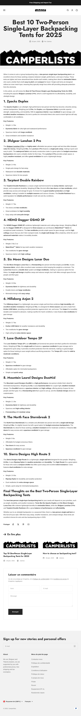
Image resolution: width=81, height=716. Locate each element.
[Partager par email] (28, 524)
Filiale (33, 681)
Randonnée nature (37, 693)
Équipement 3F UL (38, 689)
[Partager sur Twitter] (18, 524)
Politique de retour (37, 674)
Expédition (35, 667)
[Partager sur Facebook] (13, 524)
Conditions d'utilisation (39, 670)
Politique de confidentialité (41, 579)
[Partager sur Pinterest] (23, 524)
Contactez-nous (36, 659)
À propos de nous (37, 678)
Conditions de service (60, 579)
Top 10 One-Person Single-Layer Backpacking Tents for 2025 (17, 555)
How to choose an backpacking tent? (59, 553)
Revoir (33, 685)
